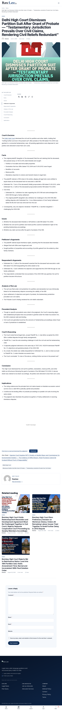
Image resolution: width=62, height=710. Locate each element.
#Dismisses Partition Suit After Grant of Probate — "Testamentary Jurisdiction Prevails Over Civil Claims (27, 468)
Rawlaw (7, 38)
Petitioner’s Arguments (9, 103)
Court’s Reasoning (8, 114)
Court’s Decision (7, 95)
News (7, 8)
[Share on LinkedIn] (22, 96)
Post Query (5, 689)
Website (10, 631)
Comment (11, 595)
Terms (44, 697)
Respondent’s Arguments (10, 106)
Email (10, 624)
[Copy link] (28, 96)
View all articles (17, 481)
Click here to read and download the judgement (14, 451)
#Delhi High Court (7, 465)
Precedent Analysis (8, 112)
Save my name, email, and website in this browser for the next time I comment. (31, 638)
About (44, 686)
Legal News (5, 686)
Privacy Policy (46, 694)
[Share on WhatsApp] (25, 96)
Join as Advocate (27, 686)
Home (3, 8)
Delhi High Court (9, 138)
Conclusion (6, 117)
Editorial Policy (46, 689)
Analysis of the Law (8, 109)
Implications (6, 120)
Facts (5, 97)
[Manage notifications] (58, 706)
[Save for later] (32, 96)
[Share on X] (18, 96)
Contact (44, 691)
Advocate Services (28, 689)
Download (33, 451)
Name (10, 617)
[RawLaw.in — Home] (31, 663)
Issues (5, 100)
